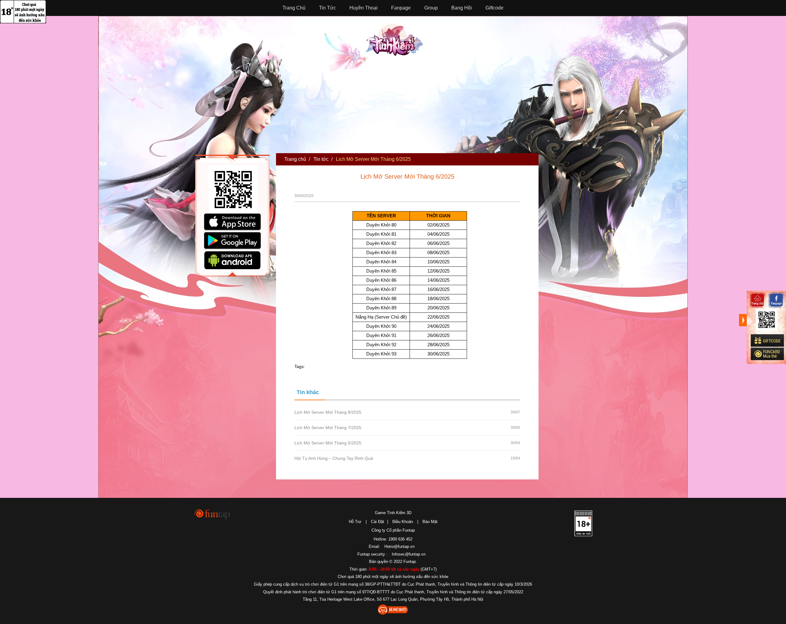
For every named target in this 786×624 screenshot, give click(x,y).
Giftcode (494, 7)
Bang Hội (461, 7)
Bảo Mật (430, 521)
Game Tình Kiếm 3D (393, 512)
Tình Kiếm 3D (396, 38)
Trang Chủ (293, 7)
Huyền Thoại (363, 7)
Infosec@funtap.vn (409, 554)
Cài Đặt (377, 521)
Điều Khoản (402, 521)
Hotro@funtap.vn (399, 546)
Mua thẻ (767, 354)
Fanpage (401, 7)
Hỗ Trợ (355, 521)
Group (431, 7)
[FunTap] (212, 514)
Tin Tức (327, 7)
